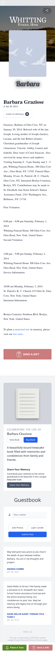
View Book (14, 439)
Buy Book (30, 439)
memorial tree (22, 329)
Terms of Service (35, 640)
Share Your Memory (19, 485)
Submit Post (27, 534)
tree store (18, 334)
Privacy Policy (19, 640)
